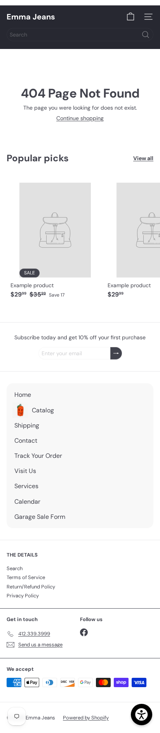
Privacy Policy (23, 595)
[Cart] (130, 16)
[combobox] (80, 34)
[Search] (145, 34)
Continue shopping (80, 118)
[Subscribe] (116, 353)
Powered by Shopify (86, 717)
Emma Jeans (31, 16)
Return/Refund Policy (31, 586)
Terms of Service (26, 577)
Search (15, 568)
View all (143, 158)
